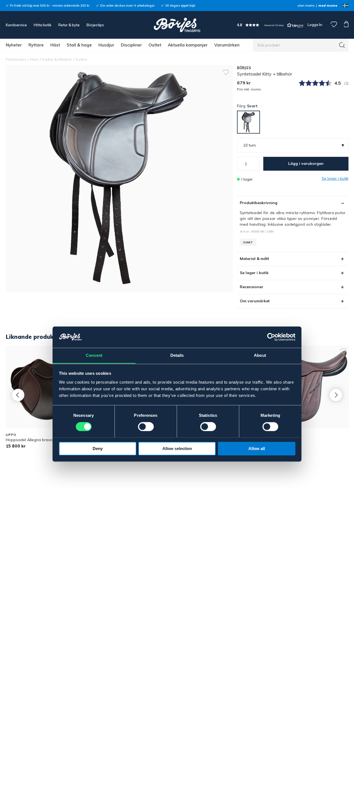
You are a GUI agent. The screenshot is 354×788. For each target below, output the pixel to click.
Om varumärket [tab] (255, 300)
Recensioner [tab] (251, 286)
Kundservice (16, 25)
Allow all (256, 448)
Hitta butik (42, 25)
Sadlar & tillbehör (57, 59)
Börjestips (95, 25)
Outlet (155, 45)
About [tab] (260, 355)
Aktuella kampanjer (188, 45)
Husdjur (106, 45)
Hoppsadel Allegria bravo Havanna (38, 439)
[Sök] (342, 45)
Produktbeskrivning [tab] (258, 202)
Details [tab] (177, 355)
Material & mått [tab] (254, 258)
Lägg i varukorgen (306, 163)
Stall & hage (79, 45)
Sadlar (81, 59)
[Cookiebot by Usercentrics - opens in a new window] (271, 337)
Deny (98, 448)
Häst (55, 45)
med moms (327, 5)
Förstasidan (16, 59)
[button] (270, 25)
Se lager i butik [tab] (254, 272)
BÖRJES (244, 68)
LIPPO (11, 435)
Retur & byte (69, 25)
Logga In (314, 24)
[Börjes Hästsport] (177, 25)
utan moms (306, 5)
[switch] (146, 426)
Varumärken (227, 45)
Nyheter (14, 45)
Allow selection (177, 448)
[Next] (336, 395)
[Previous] (18, 395)
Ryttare (36, 45)
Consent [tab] (94, 355)
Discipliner (131, 45)
